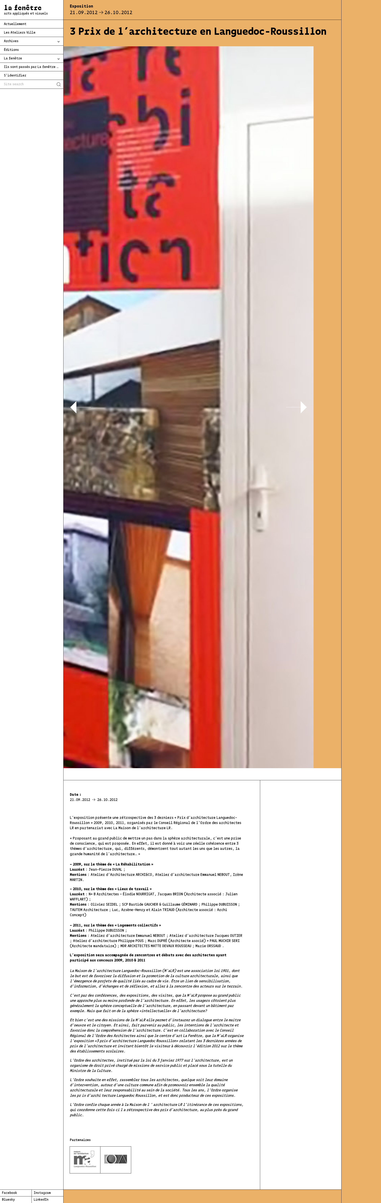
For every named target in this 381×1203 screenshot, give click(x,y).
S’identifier (15, 75)
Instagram (42, 1193)
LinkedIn (41, 1199)
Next (296, 407)
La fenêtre (13, 58)
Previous (80, 407)
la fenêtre (26, 10)
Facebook (9, 1193)
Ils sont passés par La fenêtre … (31, 67)
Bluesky (8, 1199)
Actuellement (15, 24)
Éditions (11, 50)
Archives (11, 41)
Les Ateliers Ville (20, 32)
